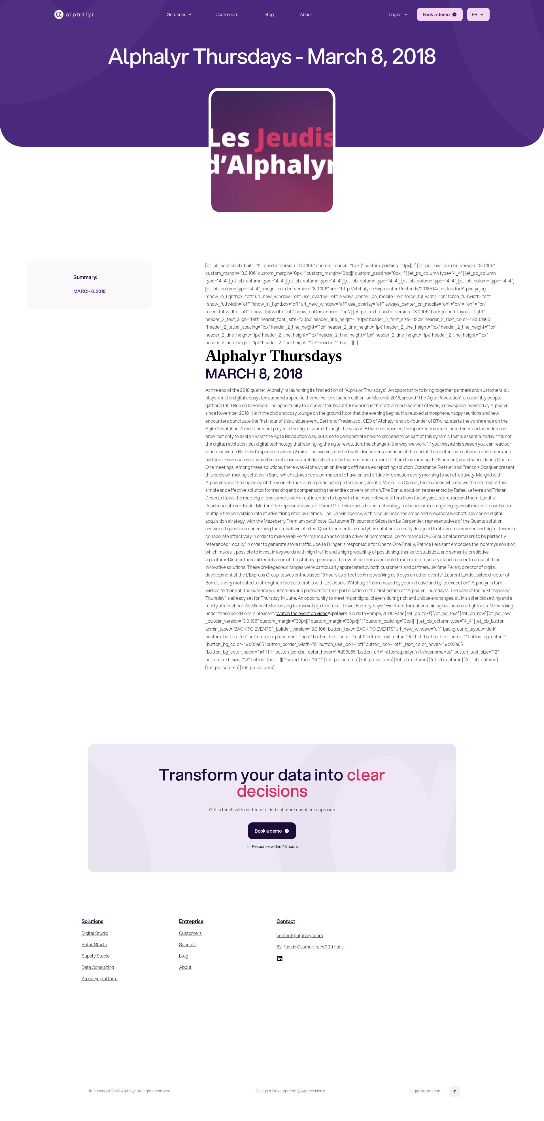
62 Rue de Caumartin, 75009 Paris (310, 946)
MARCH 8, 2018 (89, 291)
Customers (227, 14)
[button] (178, 14)
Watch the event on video (302, 613)
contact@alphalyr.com (300, 935)
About (306, 14)
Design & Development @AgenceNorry (290, 1091)
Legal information (424, 1091)
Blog (269, 14)
